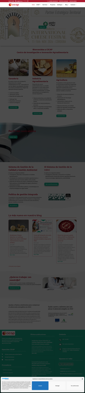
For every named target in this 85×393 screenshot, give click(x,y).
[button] (82, 379)
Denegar (57, 385)
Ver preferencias (75, 385)
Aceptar (40, 385)
